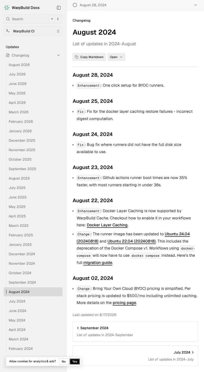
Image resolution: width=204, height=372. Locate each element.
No (64, 362)
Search (35, 19)
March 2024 (18, 339)
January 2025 (20, 244)
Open (113, 57)
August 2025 (19, 178)
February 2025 (21, 235)
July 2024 (17, 301)
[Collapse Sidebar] (58, 7)
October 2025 (20, 159)
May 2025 (17, 206)
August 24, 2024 (93, 134)
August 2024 (19, 292)
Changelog (20, 55)
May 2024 (17, 320)
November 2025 (22, 150)
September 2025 (22, 169)
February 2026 (21, 121)
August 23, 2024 (93, 167)
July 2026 (17, 74)
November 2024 (22, 263)
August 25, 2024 (93, 101)
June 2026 (17, 83)
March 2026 (18, 112)
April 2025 (17, 216)
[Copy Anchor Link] (117, 75)
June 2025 (18, 197)
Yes (74, 362)
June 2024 (17, 311)
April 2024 (17, 329)
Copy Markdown (91, 57)
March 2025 (19, 225)
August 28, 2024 (93, 75)
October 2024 (20, 273)
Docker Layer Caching (107, 225)
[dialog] (43, 361)
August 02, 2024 (93, 278)
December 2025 (22, 140)
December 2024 (22, 254)
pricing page (124, 302)
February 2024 (21, 348)
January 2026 (20, 131)
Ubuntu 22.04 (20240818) (131, 241)
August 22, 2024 (93, 200)
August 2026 (19, 64)
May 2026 (17, 93)
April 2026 (17, 102)
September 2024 (22, 282)
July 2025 (17, 188)
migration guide (97, 262)
